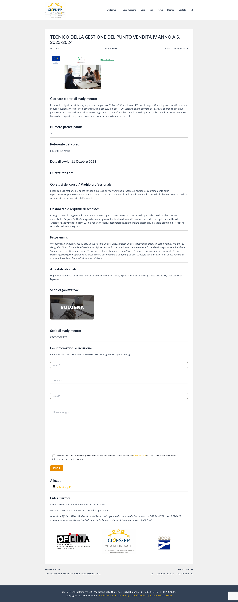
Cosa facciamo (129, 10)
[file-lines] (54, 487)
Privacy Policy (139, 455)
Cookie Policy (106, 595)
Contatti (182, 10)
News (160, 10)
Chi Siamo (111, 10)
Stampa (170, 10)
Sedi (152, 10)
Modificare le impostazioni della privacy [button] (152, 595)
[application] (117, 10)
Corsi (142, 10)
